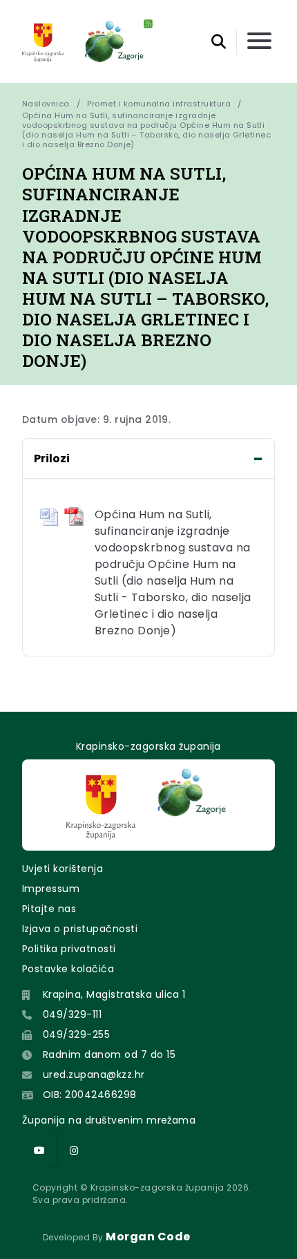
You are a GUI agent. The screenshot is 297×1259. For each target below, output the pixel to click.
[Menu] (259, 42)
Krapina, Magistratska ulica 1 (114, 994)
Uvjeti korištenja (62, 868)
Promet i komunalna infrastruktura (159, 103)
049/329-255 (76, 1034)
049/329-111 (72, 1014)
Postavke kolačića (68, 969)
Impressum (50, 889)
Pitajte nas (49, 909)
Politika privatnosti (69, 949)
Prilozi (52, 458)
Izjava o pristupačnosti (79, 929)
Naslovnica (46, 103)
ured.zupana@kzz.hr (94, 1074)
